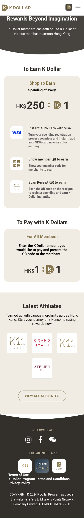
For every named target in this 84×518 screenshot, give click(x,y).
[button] (78, 7)
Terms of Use (18, 475)
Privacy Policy (19, 483)
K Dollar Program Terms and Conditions (39, 479)
